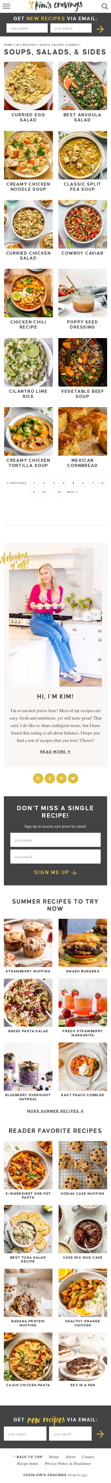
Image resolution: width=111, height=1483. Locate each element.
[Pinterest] (61, 778)
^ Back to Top (28, 1457)
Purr (84, 1474)
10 (43, 492)
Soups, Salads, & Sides (58, 44)
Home (8, 44)
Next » (73, 492)
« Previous (16, 483)
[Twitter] (73, 778)
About (70, 1456)
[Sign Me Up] (100, 28)
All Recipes (26, 44)
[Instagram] (38, 778)
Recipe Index (27, 1463)
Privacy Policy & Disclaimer (68, 1463)
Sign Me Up (53, 872)
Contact (88, 1456)
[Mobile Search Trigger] (103, 8)
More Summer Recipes (54, 1111)
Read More (53, 752)
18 (59, 492)
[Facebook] (50, 778)
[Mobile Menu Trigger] (7, 8)
